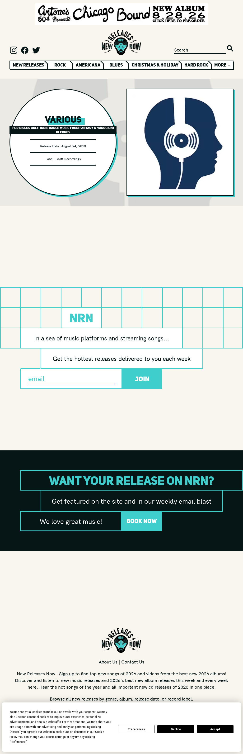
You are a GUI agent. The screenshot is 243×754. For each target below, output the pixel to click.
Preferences (136, 729)
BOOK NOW (141, 521)
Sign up (66, 673)
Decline (176, 729)
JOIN (142, 379)
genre (111, 699)
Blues (116, 65)
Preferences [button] (18, 742)
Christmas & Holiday (155, 65)
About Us (108, 662)
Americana (88, 65)
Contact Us (132, 662)
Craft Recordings (68, 158)
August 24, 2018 (73, 145)
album (125, 699)
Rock (60, 65)
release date (147, 699)
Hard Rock (196, 65)
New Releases (28, 65)
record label (180, 699)
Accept (215, 729)
